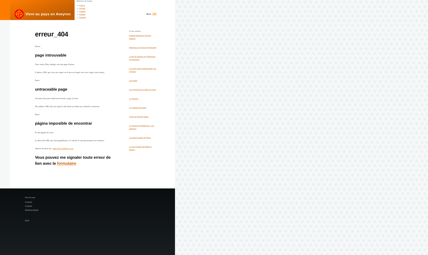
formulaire (66, 163)
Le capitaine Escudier (137, 108)
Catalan (82, 11)
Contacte (28, 206)
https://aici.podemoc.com (62, 148)
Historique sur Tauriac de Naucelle (142, 48)
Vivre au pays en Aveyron (48, 14)
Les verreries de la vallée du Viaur (142, 90)
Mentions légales (31, 210)
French (82, 5)
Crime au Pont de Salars (138, 117)
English (82, 14)
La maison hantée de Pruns (140, 138)
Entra (27, 220)
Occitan (82, 8)
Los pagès (133, 81)
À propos (28, 202)
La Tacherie (133, 99)
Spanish (82, 17)
